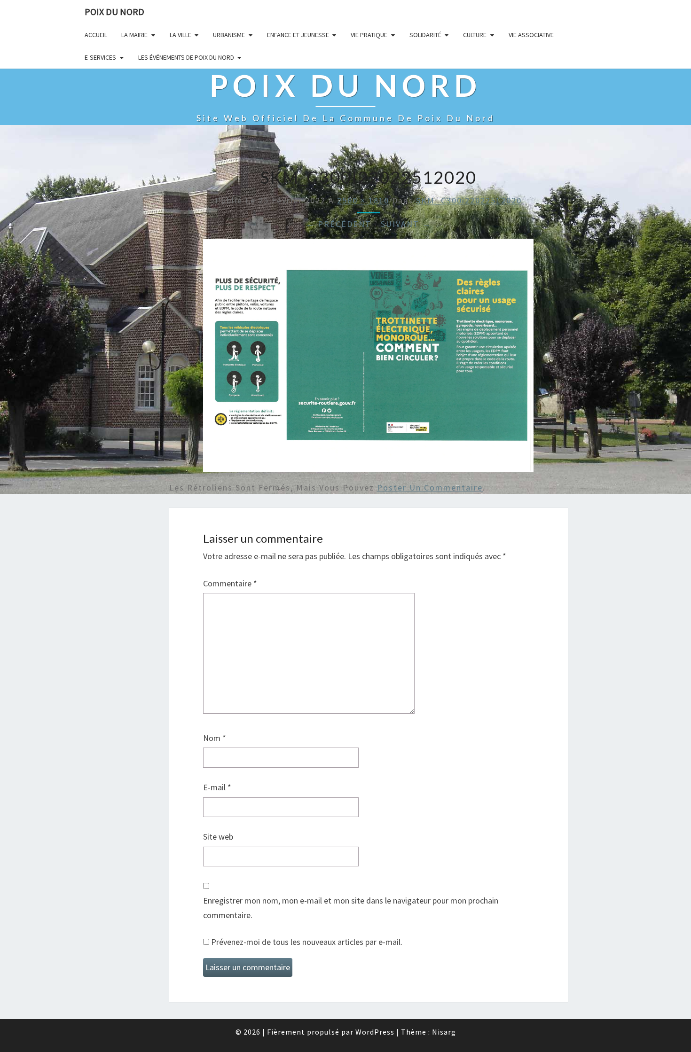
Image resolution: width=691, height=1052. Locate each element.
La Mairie (134, 35)
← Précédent (338, 223)
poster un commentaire (430, 487)
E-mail (217, 787)
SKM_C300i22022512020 (469, 200)
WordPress (374, 1031)
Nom (214, 738)
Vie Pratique (369, 35)
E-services (100, 57)
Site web (218, 836)
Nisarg (444, 1031)
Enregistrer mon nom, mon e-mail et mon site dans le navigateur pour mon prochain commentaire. (350, 907)
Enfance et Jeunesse (298, 35)
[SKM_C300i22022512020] (368, 358)
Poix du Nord (114, 11)
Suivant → (406, 223)
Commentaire (230, 583)
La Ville (180, 35)
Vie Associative (531, 35)
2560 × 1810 (363, 200)
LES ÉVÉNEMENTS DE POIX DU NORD (186, 57)
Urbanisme (229, 35)
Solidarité (425, 35)
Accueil (96, 35)
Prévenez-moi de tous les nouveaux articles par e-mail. (306, 941)
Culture (475, 35)
